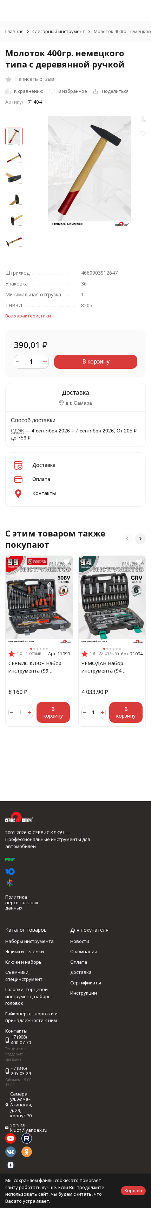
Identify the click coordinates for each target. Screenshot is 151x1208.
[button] (127, 538)
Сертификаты (85, 982)
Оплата (41, 479)
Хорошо (133, 1190)
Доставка (43, 465)
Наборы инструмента (29, 941)
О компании (83, 951)
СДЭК (17, 430)
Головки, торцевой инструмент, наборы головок (28, 996)
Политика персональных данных (21, 902)
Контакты (44, 493)
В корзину (96, 361)
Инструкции (83, 993)
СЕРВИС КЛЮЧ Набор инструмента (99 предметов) (34, 667)
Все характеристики (28, 316)
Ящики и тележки (24, 951)
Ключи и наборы (23, 962)
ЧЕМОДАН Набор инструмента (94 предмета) (102, 667)
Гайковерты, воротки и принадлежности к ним (31, 1017)
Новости (79, 941)
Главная (14, 31)
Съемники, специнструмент (23, 975)
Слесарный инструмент (58, 31)
